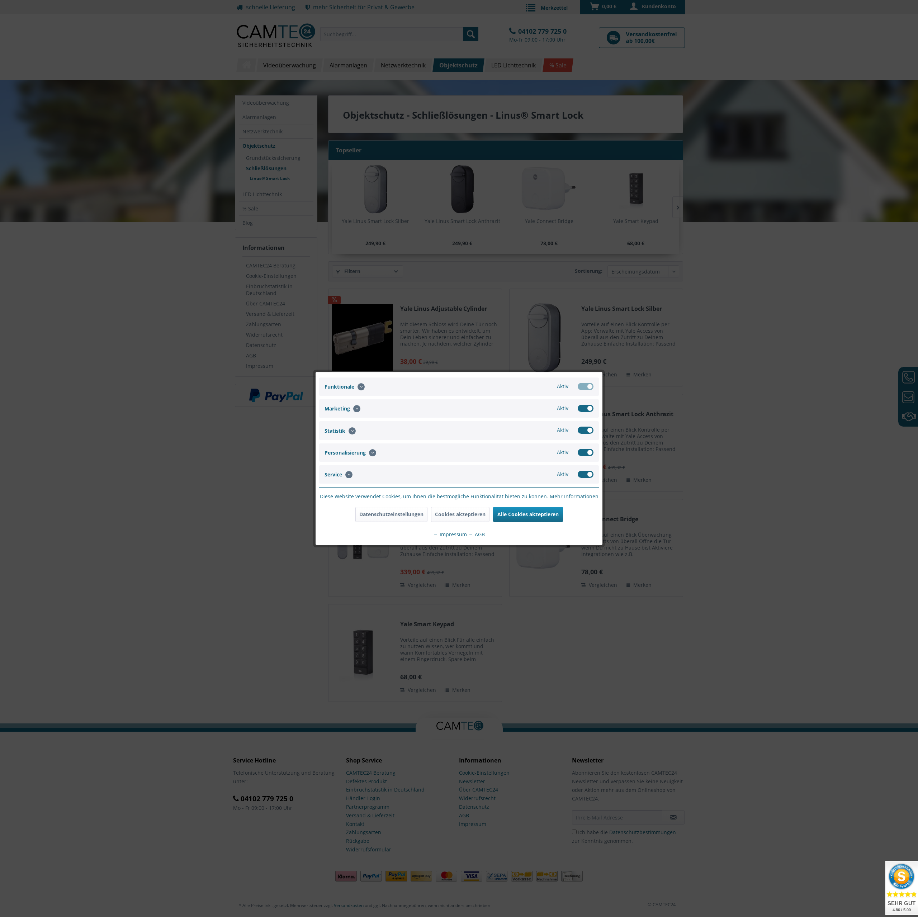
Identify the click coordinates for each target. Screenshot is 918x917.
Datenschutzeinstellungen (391, 514)
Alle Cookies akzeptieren (528, 514)
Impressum (452, 534)
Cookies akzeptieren (460, 514)
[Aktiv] (585, 386)
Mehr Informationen (574, 496)
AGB (479, 534)
